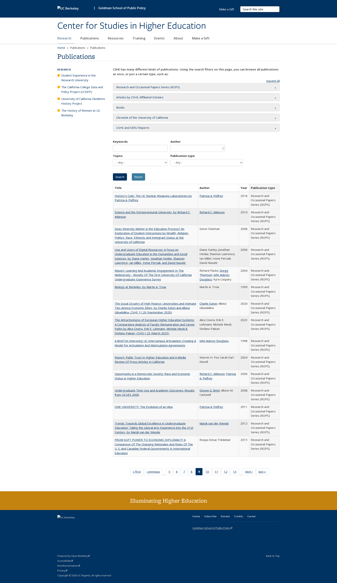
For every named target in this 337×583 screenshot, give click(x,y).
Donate (225, 516)
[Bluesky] (91, 524)
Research (64, 38)
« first (138, 472)
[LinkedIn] (68, 524)
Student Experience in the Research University (78, 77)
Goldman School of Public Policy (122, 8)
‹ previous (154, 472)
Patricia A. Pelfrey (211, 196)
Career (251, 516)
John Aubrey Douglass (214, 341)
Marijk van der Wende (214, 423)
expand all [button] (273, 81)
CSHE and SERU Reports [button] (132, 128)
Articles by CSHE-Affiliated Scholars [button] (139, 97)
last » (263, 472)
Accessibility (65, 561)
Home (61, 48)
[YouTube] (76, 524)
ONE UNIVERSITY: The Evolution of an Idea (144, 407)
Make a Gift (201, 38)
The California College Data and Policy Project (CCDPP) (82, 89)
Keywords (120, 141)
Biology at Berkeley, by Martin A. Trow (140, 287)
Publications (90, 38)
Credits (238, 516)
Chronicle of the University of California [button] (142, 117)
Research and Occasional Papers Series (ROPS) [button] (148, 87)
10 (209, 472)
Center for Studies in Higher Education (131, 26)
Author (175, 141)
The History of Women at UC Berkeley (80, 113)
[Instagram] (83, 524)
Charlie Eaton (208, 303)
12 (227, 472)
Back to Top (273, 556)
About (179, 38)
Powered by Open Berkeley (73, 556)
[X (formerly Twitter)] (60, 524)
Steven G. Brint (210, 390)
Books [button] (120, 107)
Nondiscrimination (68, 565)
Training (139, 38)
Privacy (62, 570)
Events (159, 38)
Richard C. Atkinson (212, 212)
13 (236, 472)
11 (218, 472)
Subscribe (210, 516)
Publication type (182, 156)
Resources (116, 38)
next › (250, 472)
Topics (118, 156)
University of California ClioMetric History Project (83, 101)
